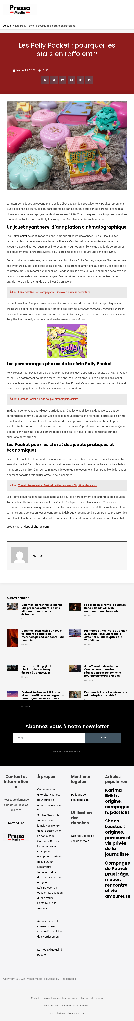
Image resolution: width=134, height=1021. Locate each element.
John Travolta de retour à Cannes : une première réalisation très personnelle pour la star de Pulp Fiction (102, 671)
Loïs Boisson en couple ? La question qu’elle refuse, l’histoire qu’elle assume (50, 898)
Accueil (7, 25)
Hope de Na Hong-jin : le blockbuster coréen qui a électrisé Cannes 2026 (38, 669)
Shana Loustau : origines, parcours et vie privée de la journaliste (118, 837)
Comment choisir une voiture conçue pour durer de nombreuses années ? (49, 800)
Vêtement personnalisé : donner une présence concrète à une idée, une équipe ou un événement (42, 609)
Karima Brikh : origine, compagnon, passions (117, 801)
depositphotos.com (36, 526)
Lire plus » (25, 619)
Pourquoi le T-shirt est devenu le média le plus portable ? (105, 693)
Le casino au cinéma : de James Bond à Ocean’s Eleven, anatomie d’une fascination (105, 608)
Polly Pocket (19, 236)
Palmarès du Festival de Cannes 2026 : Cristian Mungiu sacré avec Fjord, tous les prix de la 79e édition (105, 635)
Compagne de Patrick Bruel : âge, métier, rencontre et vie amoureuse (117, 879)
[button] (45, 80)
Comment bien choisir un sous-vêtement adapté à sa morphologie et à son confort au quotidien (42, 635)
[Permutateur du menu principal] (127, 11)
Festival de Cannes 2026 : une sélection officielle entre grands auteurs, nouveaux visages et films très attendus (42, 696)
